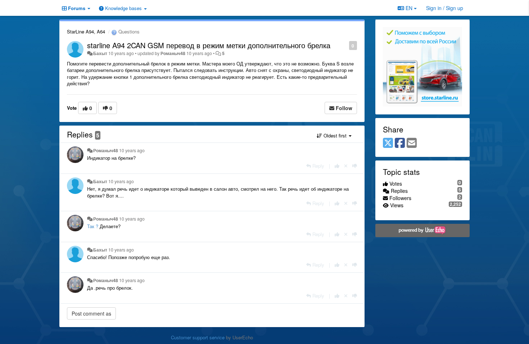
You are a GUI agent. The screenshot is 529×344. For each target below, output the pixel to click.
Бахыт (100, 53)
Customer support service (198, 337)
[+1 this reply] (337, 165)
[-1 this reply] (354, 165)
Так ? (92, 226)
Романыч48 (172, 53)
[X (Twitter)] (388, 143)
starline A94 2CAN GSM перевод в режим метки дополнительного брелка (208, 45)
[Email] (412, 143)
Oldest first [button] (335, 135)
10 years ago (132, 150)
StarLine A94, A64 (86, 31)
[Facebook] (400, 143)
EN (409, 8)
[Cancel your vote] (346, 165)
